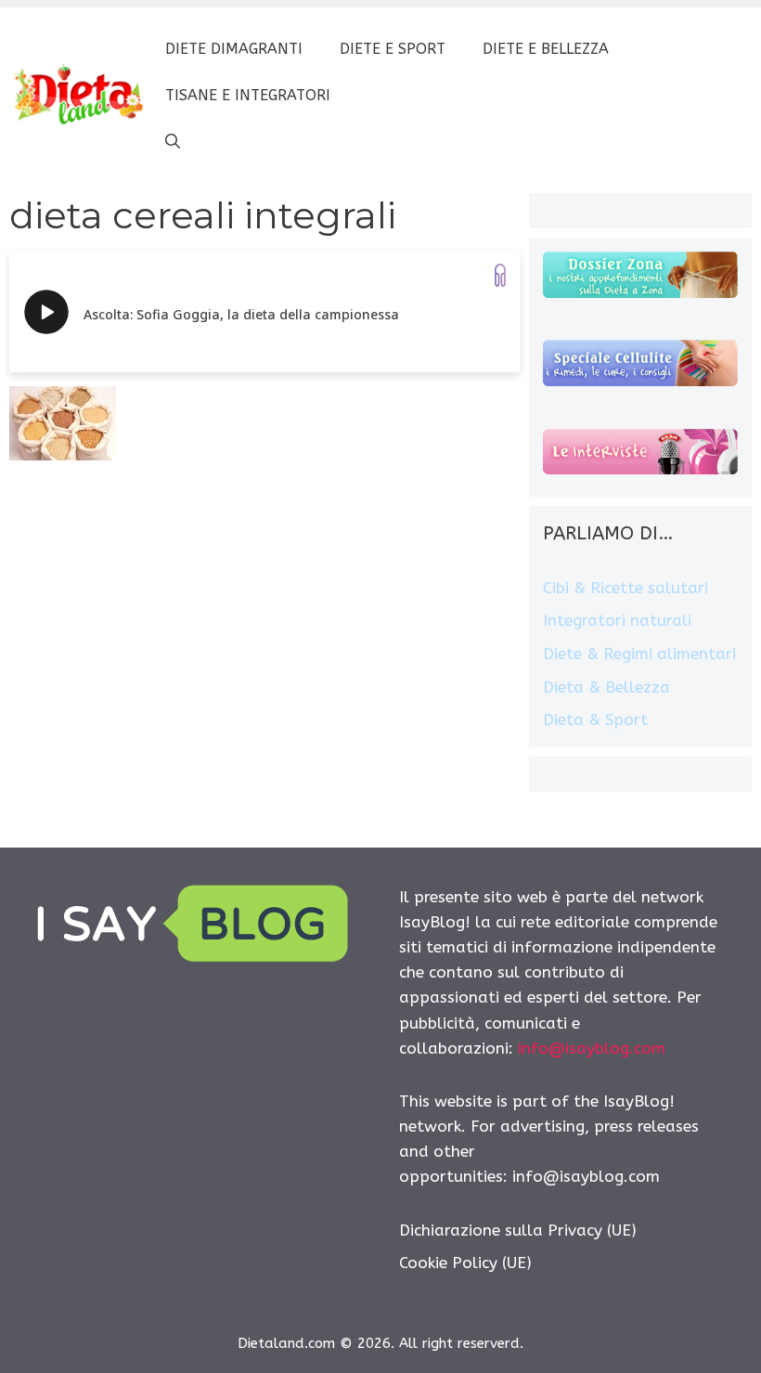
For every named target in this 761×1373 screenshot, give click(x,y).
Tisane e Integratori (247, 95)
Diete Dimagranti (234, 49)
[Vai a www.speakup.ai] (500, 275)
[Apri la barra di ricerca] (173, 142)
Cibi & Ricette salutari (625, 587)
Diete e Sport (392, 49)
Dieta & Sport (595, 719)
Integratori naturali (617, 620)
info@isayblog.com (591, 1048)
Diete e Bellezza (546, 49)
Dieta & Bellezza (606, 687)
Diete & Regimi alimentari (639, 653)
